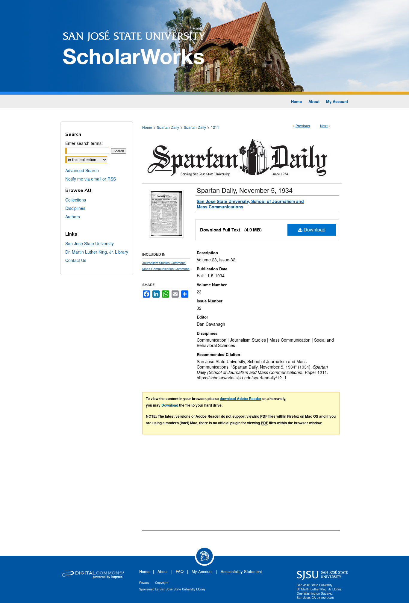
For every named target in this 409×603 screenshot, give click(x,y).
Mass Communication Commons (166, 269)
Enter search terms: (84, 143)
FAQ (180, 571)
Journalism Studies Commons (164, 263)
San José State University (89, 243)
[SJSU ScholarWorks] (204, 47)
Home (147, 127)
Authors (72, 216)
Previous (303, 125)
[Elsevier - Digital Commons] (94, 575)
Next (324, 125)
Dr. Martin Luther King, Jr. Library (96, 252)
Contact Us (75, 260)
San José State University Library (182, 589)
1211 (215, 127)
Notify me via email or (90, 179)
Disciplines (75, 208)
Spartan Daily (168, 127)
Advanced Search (82, 170)
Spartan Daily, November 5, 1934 (245, 190)
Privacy (144, 583)
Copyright (161, 583)
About (162, 571)
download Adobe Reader (240, 398)
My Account (202, 571)
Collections (75, 200)
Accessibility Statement (241, 571)
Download (313, 229)
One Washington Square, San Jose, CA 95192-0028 (315, 595)
